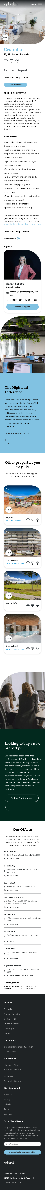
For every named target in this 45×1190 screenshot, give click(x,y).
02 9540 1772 (12, 941)
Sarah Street (15, 283)
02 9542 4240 (13, 924)
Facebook (8, 1094)
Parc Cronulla (11, 851)
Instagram (9, 1099)
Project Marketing (12, 1014)
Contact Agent (22, 306)
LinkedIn (7, 1104)
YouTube (8, 1114)
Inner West (9, 883)
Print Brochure (10, 238)
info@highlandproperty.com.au (18, 1047)
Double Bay (9, 865)
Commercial (10, 1019)
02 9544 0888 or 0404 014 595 (20, 975)
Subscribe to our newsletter (22, 1152)
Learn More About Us (15, 433)
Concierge (9, 1028)
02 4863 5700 (13, 907)
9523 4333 (32, 300)
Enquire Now (15, 85)
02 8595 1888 (12, 890)
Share (25, 77)
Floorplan (9, 77)
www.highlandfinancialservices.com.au (22, 224)
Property (8, 1009)
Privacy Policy (19, 1173)
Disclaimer (8, 1173)
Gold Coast (9, 948)
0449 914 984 (16, 300)
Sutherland (9, 914)
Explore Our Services (22, 798)
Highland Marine (12, 965)
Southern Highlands (14, 897)
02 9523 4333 (13, 859)
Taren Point (10, 931)
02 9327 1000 (13, 876)
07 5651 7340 (12, 958)
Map (18, 77)
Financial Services (12, 1023)
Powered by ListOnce (12, 1182)
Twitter (7, 1109)
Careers (8, 1033)
